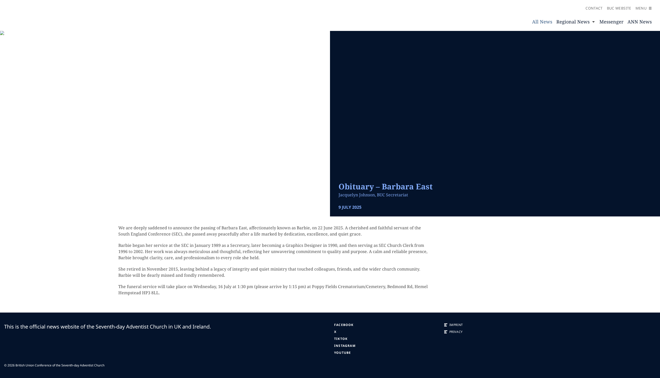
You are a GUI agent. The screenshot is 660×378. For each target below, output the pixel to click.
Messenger (611, 22)
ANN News (640, 22)
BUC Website (619, 8)
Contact (594, 8)
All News (542, 22)
